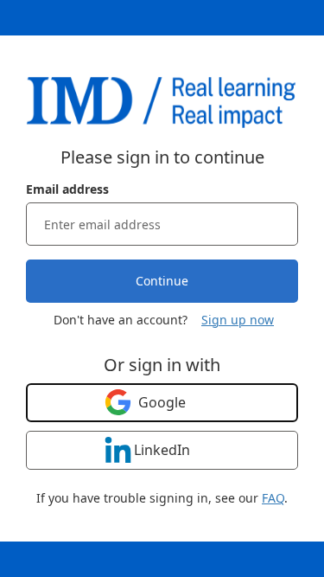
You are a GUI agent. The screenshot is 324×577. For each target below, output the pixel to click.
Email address (67, 189)
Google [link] (162, 402)
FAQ (273, 498)
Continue (162, 280)
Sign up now (237, 319)
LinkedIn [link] (162, 449)
